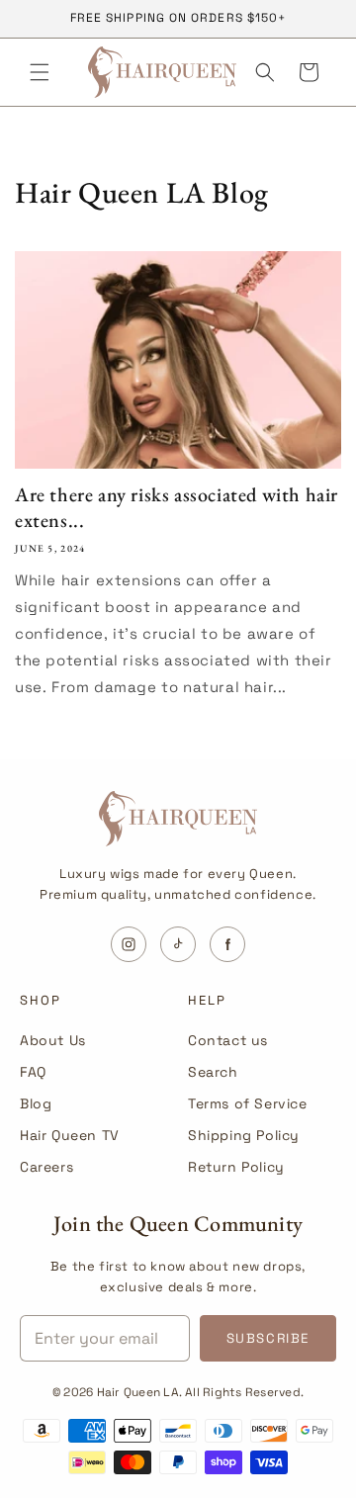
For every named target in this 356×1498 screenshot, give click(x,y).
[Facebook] (227, 944)
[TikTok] (178, 944)
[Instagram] (128, 944)
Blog (35, 1103)
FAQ (33, 1072)
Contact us (228, 1040)
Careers (46, 1167)
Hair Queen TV (70, 1135)
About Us (53, 1040)
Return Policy (236, 1167)
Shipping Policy (244, 1135)
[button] (39, 72)
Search (213, 1072)
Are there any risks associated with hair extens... (176, 507)
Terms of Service (248, 1103)
